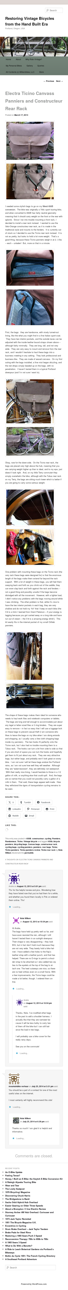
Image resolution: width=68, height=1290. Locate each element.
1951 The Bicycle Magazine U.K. (20, 1222)
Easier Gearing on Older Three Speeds (24, 1205)
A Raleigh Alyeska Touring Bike (20, 1182)
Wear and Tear (12, 1185)
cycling (48, 838)
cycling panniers (25, 847)
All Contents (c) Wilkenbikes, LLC (20, 72)
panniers (37, 847)
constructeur (38, 838)
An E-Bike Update (13, 1172)
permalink (29, 852)
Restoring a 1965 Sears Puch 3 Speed (23, 1235)
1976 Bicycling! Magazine (17, 1192)
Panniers (56, 838)
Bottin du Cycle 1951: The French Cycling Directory (30, 1255)
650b (50, 841)
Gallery (30, 65)
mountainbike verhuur (18, 1086)
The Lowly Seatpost (15, 1188)
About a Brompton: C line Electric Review (25, 1208)
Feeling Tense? (12, 1175)
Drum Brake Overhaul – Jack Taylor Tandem (26, 1229)
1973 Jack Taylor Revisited (18, 1218)
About (18, 59)
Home (8, 59)
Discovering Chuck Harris (17, 1195)
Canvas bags (34, 844)
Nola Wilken (25, 918)
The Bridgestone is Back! (17, 1198)
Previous (49, 81)
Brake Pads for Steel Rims (18, 1232)
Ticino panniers (12, 849)
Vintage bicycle (30, 841)
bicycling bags (20, 844)
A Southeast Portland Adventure (21, 1259)
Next (59, 81)
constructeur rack (49, 844)
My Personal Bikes (14, 65)
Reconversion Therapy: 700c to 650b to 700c (26, 1239)
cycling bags (11, 847)
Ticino (20, 841)
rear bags (46, 847)
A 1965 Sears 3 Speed (15, 1242)
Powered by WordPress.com (34, 1284)
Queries (40, 65)
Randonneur (10, 841)
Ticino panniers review (30, 849)
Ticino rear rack (48, 849)
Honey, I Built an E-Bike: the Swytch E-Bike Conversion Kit (33, 1178)
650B (28, 838)
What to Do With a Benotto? (18, 1245)
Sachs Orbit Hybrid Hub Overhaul (21, 1202)
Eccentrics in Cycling (15, 1225)
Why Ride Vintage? (33, 59)
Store (41, 72)
